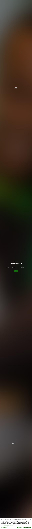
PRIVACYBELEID (10, 525)
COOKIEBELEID (5, 525)
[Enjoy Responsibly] (13, 443)
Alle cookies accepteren (26, 527)
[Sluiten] (31, 519)
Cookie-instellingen (4, 527)
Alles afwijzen (20, 527)
